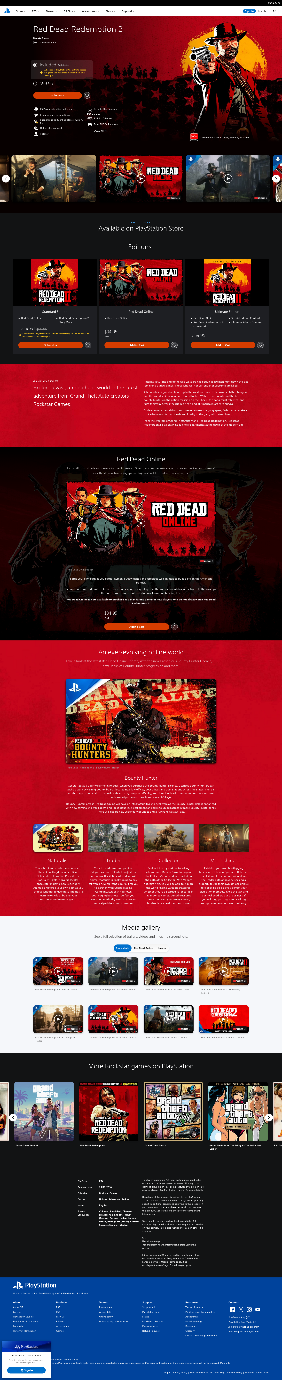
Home (16, 1293)
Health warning (193, 1321)
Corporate (18, 1326)
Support (127, 11)
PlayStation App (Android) (242, 1322)
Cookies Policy (234, 1372)
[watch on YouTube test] (173, 198)
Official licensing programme (201, 1335)
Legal (167, 1372)
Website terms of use (201, 1372)
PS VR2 (59, 1316)
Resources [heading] (191, 1302)
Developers (191, 1326)
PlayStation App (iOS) (239, 1317)
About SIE (18, 1307)
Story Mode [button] (122, 948)
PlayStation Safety (152, 1311)
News (109, 11)
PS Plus (68, 11)
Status (145, 1316)
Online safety (106, 1316)
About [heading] (17, 1302)
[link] (44, 1118)
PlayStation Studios (23, 1316)
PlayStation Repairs (152, 1321)
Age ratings (191, 1316)
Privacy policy (179, 1372)
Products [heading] (61, 1302)
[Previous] (6, 179)
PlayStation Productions (25, 1321)
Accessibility (106, 1311)
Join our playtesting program (243, 1326)
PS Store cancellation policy (200, 1311)
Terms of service (194, 1307)
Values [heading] (103, 1302)
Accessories (89, 11)
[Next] (276, 179)
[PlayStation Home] (7, 11)
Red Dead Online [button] (143, 948)
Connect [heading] (233, 1302)
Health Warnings (151, 1241)
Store (19, 11)
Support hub (149, 1307)
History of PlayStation (24, 1330)
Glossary (190, 1330)
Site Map (220, 1372)
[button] (141, 179)
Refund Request (150, 1330)
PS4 (58, 1311)
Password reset (150, 1326)
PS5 (34, 11)
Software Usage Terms (257, 1372)
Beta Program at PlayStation (243, 1331)
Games (50, 11)
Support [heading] (147, 1302)
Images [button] (162, 948)
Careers (17, 1311)
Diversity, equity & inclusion (114, 1321)
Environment (106, 1307)
